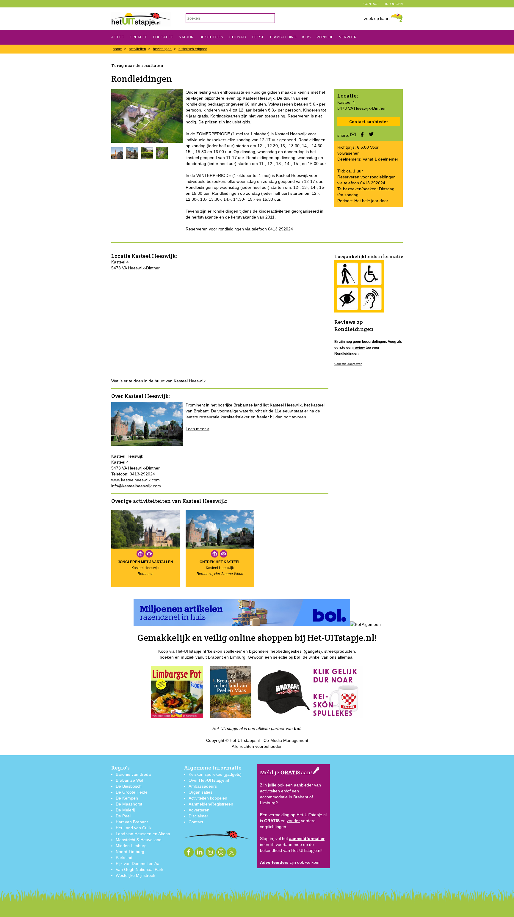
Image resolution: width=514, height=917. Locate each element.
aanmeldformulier (307, 838)
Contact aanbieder (368, 121)
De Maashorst (129, 804)
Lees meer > (197, 428)
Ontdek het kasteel (220, 562)
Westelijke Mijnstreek (135, 875)
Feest (258, 37)
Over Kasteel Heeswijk (139, 395)
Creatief (138, 37)
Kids (306, 37)
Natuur (186, 37)
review (359, 348)
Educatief (163, 37)
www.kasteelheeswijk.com (135, 480)
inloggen (394, 4)
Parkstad (124, 857)
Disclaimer (198, 816)
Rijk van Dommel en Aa (137, 863)
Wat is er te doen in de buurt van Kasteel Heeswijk (158, 381)
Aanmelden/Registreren (211, 804)
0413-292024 (142, 474)
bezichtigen (162, 49)
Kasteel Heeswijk (153, 255)
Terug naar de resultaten (137, 65)
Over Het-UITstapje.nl (209, 780)
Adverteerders (274, 862)
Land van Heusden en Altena (143, 833)
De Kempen (127, 798)
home (117, 49)
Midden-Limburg (131, 845)
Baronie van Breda (133, 774)
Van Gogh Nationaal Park (139, 869)
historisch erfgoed (192, 49)
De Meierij (125, 810)
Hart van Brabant (132, 821)
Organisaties (200, 792)
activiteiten (137, 49)
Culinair (237, 37)
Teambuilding (282, 37)
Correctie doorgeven (348, 363)
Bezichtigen (211, 37)
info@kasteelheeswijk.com (136, 485)
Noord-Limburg (130, 851)
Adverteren (199, 810)
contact (371, 4)
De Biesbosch (129, 786)
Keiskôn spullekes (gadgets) (215, 774)
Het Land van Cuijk (133, 827)
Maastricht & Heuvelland (139, 839)
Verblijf (324, 37)
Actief (117, 37)
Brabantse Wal (129, 780)
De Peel (123, 816)
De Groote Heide (132, 792)
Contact (196, 821)
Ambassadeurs (203, 786)
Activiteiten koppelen (208, 798)
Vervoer (348, 37)
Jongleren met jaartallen (145, 562)
